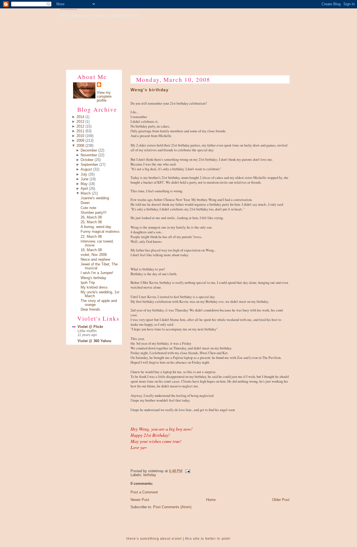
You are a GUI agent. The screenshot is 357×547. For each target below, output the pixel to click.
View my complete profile (104, 96)
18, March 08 (91, 250)
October (87, 160)
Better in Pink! (218, 539)
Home (211, 500)
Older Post (281, 500)
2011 (80, 131)
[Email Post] (187, 471)
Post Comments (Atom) (172, 507)
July (84, 174)
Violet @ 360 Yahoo (94, 341)
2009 (80, 141)
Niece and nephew (95, 259)
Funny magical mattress (100, 232)
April (84, 189)
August (86, 169)
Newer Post (140, 500)
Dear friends (90, 309)
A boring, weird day (96, 227)
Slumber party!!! (94, 213)
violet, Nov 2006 (94, 255)
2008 (80, 146)
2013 (80, 122)
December (89, 150)
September (89, 165)
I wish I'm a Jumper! (97, 273)
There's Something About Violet (69, 9)
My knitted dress (94, 287)
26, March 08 (91, 217)
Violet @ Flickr (90, 327)
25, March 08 (91, 222)
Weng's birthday (93, 278)
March (86, 193)
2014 (80, 117)
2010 (80, 136)
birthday (149, 475)
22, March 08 (91, 237)
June (84, 179)
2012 (80, 126)
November (89, 155)
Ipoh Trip (88, 283)
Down (85, 203)
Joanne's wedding (95, 198)
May (84, 184)
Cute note (88, 208)
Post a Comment (144, 492)
